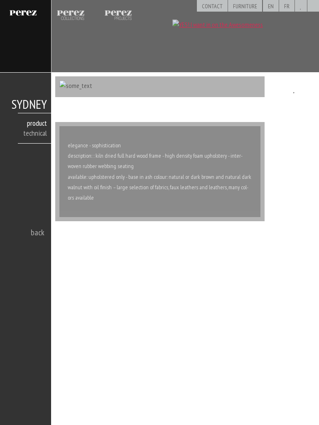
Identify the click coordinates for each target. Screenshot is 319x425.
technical (35, 133)
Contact (212, 6)
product (37, 123)
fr (287, 6)
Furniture (245, 6)
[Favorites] (301, 6)
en (271, 6)
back (37, 232)
